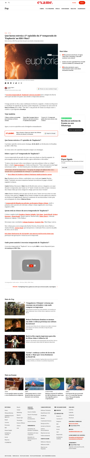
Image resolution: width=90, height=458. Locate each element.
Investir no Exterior (46, 426)
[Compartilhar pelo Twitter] (16, 83)
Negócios (7, 439)
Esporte (19, 415)
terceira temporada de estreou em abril (23, 95)
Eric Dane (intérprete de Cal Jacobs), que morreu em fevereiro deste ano (29, 233)
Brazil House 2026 (45, 413)
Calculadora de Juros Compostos (33, 433)
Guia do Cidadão (32, 412)
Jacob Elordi (48, 214)
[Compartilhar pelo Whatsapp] (5, 83)
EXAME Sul (43, 415)
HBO (26, 282)
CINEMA (42, 8)
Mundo (18, 407)
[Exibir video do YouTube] (31, 265)
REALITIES (73, 8)
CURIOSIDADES (65, 8)
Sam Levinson (19, 165)
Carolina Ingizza (10, 87)
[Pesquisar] (9, 3)
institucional (8, 455)
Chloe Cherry (43, 216)
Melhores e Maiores (46, 442)
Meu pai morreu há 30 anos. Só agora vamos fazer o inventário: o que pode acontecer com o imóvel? (72, 56)
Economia (7, 425)
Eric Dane (40, 214)
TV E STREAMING (49, 8)
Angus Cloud (19, 228)
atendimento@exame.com (75, 431)
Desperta (58, 421)
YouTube (71, 410)
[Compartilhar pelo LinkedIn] (11, 83)
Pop (7, 8)
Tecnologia (19, 420)
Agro (57, 432)
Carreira (7, 422)
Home (6, 33)
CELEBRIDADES (81, 8)
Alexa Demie (16, 216)
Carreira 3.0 (59, 418)
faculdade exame (61, 407)
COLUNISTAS (8, 442)
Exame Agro (20, 417)
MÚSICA (58, 8)
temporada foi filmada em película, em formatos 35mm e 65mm (27, 203)
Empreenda (59, 434)
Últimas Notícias (9, 413)
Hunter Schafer (30, 214)
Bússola (43, 418)
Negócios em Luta (45, 433)
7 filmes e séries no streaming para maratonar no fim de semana (12, 119)
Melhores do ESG (45, 444)
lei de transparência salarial (49, 455)
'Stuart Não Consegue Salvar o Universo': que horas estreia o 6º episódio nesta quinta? (31, 119)
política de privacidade (35, 455)
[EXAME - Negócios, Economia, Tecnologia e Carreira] (45, 2)
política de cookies (24, 455)
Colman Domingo (28, 222)
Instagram (71, 415)
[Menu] (6, 3)
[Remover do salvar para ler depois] (21, 83)
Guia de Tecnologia (32, 414)
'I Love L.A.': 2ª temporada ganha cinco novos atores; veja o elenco (49, 119)
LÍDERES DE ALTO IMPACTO (9, 416)
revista (58, 410)
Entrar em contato (73, 423)
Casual (18, 410)
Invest (6, 437)
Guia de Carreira (32, 421)
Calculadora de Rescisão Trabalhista (33, 429)
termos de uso (15, 455)
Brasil (6, 419)
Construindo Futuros (46, 421)
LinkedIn (71, 412)
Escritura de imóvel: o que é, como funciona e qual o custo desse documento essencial (71, 69)
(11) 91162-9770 (75, 425)
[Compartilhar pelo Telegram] (13, 83)
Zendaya (22, 214)
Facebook (71, 417)
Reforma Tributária (46, 410)
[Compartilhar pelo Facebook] (8, 83)
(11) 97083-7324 (75, 444)
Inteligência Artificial (8, 433)
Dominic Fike (39, 222)
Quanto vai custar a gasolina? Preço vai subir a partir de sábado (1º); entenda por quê (73, 62)
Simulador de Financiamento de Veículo (32, 439)
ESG (6, 427)
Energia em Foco (45, 423)
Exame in (58, 416)
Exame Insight (8, 430)
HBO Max (30, 282)
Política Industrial (45, 435)
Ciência (18, 425)
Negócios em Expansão (44, 448)
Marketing (19, 412)
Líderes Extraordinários (45, 429)
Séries (22, 282)
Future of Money (21, 423)
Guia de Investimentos (31, 418)
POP (18, 428)
